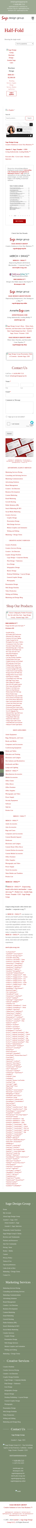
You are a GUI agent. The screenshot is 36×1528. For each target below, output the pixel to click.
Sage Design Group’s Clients (12, 1233)
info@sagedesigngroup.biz (19, 2)
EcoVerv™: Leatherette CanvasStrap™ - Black (17, 1032)
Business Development (13, 492)
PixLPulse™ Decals (11, 1105)
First (7, 388)
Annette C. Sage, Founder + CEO (16, 149)
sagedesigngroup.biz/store (16, 462)
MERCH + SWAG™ (19, 260)
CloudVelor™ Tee (10, 1003)
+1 (18, 1460)
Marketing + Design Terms (14, 534)
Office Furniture (11, 787)
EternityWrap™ (10, 1049)
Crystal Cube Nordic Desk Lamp (14, 703)
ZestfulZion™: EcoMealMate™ (13, 1185)
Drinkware (9, 840)
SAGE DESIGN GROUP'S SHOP (19, 337)
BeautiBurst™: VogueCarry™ (13, 986)
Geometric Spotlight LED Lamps (14, 669)
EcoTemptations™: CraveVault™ (14, 1030)
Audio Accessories (11, 824)
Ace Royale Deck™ (11, 952)
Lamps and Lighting (12, 767)
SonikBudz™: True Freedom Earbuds (15, 1149)
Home (5, 1209)
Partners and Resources (10, 1240)
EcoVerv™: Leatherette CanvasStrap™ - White (17, 1042)
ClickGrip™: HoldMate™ (12, 1001)
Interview (8, 159)
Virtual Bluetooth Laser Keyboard (14, 722)
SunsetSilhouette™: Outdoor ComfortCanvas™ (17, 1157)
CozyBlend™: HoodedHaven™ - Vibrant (16, 1007)
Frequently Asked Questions (12, 1230)
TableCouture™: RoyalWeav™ (13, 1161)
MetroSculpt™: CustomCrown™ (14, 1092)
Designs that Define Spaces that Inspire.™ (19, 282)
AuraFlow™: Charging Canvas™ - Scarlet (16, 982)
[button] (10, 199)
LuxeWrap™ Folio (10, 1082)
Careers (5, 1254)
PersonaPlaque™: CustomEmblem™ (15, 1101)
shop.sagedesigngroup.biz (27, 461)
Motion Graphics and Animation (17, 527)
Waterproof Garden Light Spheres (14, 724)
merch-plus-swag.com (12, 8)
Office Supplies (10, 790)
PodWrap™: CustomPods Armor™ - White (16, 1109)
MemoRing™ (9, 1088)
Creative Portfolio (11, 545)
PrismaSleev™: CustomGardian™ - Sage (16, 1132)
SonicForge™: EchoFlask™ (13, 1147)
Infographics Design (13, 567)
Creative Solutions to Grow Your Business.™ (20, 144)
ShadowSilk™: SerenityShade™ (14, 1141)
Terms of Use (7, 1261)
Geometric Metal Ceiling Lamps (13, 667)
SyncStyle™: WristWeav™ (12, 1159)
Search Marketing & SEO (13, 508)
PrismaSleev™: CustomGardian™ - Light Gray (17, 1130)
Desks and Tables (11, 751)
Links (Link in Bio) (9, 1268)
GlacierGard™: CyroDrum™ (13, 1061)
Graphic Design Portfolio (13, 555)
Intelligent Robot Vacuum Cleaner (14, 674)
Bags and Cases (10, 830)
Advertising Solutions (12, 482)
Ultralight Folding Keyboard (13, 715)
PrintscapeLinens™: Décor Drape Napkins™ (17, 1114)
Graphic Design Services (11, 85)
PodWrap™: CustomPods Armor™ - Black (16, 1107)
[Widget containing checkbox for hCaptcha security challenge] (20, 424)
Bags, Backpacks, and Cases (14, 738)
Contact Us (6, 1275)
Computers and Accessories (14, 744)
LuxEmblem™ (9, 1078)
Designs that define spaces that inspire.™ (15, 625)
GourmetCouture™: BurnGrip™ (14, 1067)
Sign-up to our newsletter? (16, 417)
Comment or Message (13, 400)
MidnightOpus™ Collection (13, 1093)
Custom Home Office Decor (14, 847)
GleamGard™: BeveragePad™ (13, 1065)
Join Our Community (9, 1244)
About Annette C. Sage (11, 1223)
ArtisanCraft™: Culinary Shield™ (14, 965)
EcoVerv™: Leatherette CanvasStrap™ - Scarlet (17, 1040)
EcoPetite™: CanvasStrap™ (13, 1026)
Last (21, 388)
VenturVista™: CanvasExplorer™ (14, 1166)
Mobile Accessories (12, 777)
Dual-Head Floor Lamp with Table (14, 695)
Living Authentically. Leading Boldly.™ (18, 152)
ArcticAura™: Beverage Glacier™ (14, 955)
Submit (9, 433)
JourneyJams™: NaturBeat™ (13, 1070)
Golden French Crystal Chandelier (14, 671)
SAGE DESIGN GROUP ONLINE (19, 296)
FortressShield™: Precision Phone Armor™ (16, 1055)
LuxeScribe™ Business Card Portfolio (15, 1080)
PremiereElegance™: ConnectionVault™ (16, 1111)
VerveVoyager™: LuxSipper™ (13, 1170)
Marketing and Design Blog (14, 597)
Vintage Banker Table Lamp (12, 717)
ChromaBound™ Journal (12, 994)
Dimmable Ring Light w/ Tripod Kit (14, 648)
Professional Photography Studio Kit (15, 709)
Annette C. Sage (18, 1520)
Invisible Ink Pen (10, 632)
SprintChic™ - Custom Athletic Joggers (15, 1151)
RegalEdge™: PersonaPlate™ (13, 1136)
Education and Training (13, 754)
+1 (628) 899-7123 (18, 373)
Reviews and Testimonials (11, 1237)
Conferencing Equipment (13, 748)
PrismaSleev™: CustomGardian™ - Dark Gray (17, 1128)
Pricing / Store (7, 1247)
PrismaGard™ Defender (12, 1116)
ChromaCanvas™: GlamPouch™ (14, 996)
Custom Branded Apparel (13, 837)
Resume (27, 156)
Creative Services (11, 515)
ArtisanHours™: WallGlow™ (13, 969)
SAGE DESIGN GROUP (19, 244)
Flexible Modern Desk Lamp (13, 659)
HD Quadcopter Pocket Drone (13, 663)
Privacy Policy (7, 1258)
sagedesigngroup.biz (13, 6)
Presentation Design (13, 521)
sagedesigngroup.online (22, 10)
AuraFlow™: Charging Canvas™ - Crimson (16, 977)
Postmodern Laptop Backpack (13, 705)
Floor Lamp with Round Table (13, 686)
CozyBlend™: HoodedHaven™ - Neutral (16, 1005)
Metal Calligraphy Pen (11, 655)
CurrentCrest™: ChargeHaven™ (14, 1015)
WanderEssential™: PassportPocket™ (15, 1180)
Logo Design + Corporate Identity (17, 557)
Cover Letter (19, 156)
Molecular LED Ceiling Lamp (13, 636)
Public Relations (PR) (12, 505)
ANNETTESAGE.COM (19, 315)
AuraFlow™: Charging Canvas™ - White (16, 984)
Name (8, 381)
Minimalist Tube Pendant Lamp (13, 649)
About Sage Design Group (11, 1216)
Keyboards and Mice (12, 764)
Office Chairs (10, 780)
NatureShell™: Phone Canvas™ (14, 1095)
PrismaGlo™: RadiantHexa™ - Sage (15, 1118)
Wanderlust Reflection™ (12, 1184)
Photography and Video (13, 794)
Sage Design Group (12, 142)
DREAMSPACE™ (20, 279)
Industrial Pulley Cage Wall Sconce (14, 713)
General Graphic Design (14, 577)
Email (8, 392)
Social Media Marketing (13, 511)
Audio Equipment (11, 734)
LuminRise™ (9, 1074)
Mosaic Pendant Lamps (11, 694)
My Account (7, 1213)
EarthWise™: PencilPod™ (12, 1024)
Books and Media (11, 741)
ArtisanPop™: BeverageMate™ (13, 971)
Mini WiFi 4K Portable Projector (14, 684)
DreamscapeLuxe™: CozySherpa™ (14, 1017)
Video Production (11, 591)
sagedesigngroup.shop (23, 8)
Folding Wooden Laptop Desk (13, 665)
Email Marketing (11, 498)
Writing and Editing (13, 531)
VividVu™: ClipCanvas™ (12, 1174)
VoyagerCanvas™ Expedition (13, 1178)
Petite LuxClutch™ (10, 1103)
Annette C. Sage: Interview (13, 1226)
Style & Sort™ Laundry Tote (13, 1153)
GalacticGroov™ (10, 1059)
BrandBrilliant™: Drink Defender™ (15, 988)
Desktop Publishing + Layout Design (18, 574)
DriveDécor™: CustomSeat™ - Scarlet (15, 1019)
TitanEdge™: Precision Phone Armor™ (15, 1162)
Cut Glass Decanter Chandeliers (13, 657)
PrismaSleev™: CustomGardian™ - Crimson (17, 1126)
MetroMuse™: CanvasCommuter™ (14, 1090)
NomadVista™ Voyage (11, 1097)
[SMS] (2, 775)
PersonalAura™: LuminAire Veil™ (14, 1099)
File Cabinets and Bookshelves (15, 761)
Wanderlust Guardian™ (12, 1182)
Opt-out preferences (9, 1265)
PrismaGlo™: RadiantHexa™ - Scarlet (15, 1120)
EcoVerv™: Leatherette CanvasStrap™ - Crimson (18, 1034)
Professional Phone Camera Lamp (14, 707)
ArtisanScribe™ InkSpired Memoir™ (15, 973)
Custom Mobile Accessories (14, 853)
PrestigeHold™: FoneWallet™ (13, 1113)
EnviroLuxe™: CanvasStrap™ (13, 1047)
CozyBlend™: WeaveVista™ (13, 1009)
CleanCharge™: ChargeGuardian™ (14, 1000)
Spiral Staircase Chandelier (12, 676)
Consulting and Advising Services (16, 475)
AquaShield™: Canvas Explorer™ (14, 953)
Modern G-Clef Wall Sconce (13, 688)
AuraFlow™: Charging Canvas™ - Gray (16, 978)
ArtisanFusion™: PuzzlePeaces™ (14, 967)
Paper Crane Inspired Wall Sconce (14, 701)
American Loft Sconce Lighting (13, 638)
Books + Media (8, 1251)
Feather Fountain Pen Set (12, 640)
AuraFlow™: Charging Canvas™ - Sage (16, 980)
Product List (9, 810)
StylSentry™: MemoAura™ (13, 1155)
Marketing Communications (14, 479)
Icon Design (11, 564)
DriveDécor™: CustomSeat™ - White (15, 1021)
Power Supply (10, 797)
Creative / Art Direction (13, 488)
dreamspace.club (12, 10)
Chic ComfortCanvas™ (12, 992)
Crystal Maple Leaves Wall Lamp (14, 678)
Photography (11, 580)
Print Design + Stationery (15, 561)
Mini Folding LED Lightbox (13, 682)
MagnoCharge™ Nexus (12, 1086)
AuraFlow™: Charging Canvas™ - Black (16, 975)
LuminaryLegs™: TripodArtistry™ (14, 1072)
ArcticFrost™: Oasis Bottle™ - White (15, 961)
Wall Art (8, 807)
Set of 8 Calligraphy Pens (12, 711)
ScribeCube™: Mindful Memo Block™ (15, 1139)
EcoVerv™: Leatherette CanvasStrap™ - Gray (17, 1036)
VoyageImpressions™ (11, 1176)
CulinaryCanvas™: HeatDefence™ (14, 1011)
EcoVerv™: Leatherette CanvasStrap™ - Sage (17, 1038)
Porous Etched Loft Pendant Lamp (14, 697)
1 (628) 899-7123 (19, 4)
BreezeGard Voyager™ (11, 990)
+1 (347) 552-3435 (18, 1463)
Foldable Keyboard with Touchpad (14, 661)
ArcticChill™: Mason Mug (12, 957)
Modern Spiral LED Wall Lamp (13, 692)
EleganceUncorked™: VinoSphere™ (15, 1045)
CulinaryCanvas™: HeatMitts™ (14, 1013)
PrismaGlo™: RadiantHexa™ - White (15, 1122)
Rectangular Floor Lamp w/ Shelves (14, 642)
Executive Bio (10, 156)
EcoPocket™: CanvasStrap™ (13, 1028)
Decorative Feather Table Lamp (13, 646)
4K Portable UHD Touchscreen (13, 634)
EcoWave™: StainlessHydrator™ (14, 1044)
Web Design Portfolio (12, 587)
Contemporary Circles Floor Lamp (14, 644)
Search (8, 114)
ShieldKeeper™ (10, 1143)
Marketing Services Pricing (14, 472)
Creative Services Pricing (13, 548)
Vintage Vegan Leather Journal (13, 720)
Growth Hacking (11, 502)
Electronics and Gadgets (13, 757)
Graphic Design (12, 518)
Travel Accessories (11, 870)
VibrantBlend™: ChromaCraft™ (14, 1172)
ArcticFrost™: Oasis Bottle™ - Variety (15, 959)
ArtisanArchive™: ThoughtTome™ (14, 963)
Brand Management (12, 485)
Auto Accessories (11, 827)
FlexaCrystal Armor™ (11, 1051)
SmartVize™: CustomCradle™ (13, 1145)
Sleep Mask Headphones (12, 653)
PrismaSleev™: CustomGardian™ (14, 1134)
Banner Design (11, 571)
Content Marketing (11, 495)
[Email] (2, 771)
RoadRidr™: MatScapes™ (12, 1137)
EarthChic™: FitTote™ (11, 1022)
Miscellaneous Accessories (14, 774)
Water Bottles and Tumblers (14, 873)
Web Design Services (13, 524)
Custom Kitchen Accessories (14, 850)
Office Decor (10, 784)
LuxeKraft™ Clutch (11, 1076)
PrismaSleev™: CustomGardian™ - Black (16, 1124)
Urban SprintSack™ (11, 1164)
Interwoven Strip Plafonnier (12, 690)
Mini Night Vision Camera (12, 680)
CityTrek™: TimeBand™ (12, 998)
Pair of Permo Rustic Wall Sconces (14, 699)
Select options (11, 93)
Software (8, 804)
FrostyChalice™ (10, 1057)
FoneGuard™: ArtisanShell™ (13, 1053)
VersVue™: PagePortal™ (12, 1168)
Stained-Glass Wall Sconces (12, 718)
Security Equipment (12, 800)
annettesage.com (23, 6)
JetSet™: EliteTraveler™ (12, 1069)
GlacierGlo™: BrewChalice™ (13, 1063)
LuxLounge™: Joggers (11, 1084)
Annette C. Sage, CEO (10, 1220)
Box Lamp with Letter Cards (13, 651)
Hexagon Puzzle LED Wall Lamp (14, 672)
